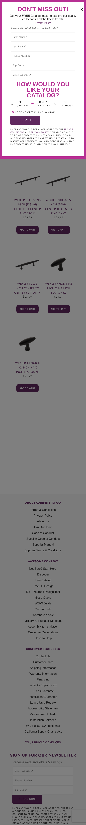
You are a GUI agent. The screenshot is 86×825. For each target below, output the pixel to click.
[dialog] (43, 412)
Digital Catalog (44, 103)
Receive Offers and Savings (35, 112)
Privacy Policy (43, 23)
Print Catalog (22, 103)
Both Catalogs (66, 103)
